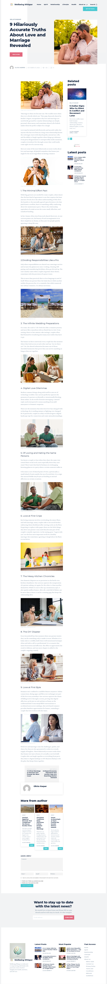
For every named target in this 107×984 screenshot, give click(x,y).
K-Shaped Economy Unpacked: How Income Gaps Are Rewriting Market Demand (50, 774)
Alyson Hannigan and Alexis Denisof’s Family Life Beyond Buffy (74, 957)
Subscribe (69, 917)
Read (31, 845)
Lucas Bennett (79, 183)
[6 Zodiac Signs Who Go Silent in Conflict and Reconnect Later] (77, 94)
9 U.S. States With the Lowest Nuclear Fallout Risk (80, 159)
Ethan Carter (71, 953)
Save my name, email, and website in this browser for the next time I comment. (40, 877)
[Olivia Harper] (12, 68)
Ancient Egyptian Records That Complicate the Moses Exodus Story (27, 821)
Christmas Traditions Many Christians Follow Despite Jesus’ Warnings (40, 823)
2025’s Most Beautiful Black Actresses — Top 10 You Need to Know (74, 949)
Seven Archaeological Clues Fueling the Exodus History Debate (55, 822)
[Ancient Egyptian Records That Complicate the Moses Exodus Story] (27, 809)
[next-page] (71, 139)
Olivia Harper (20, 67)
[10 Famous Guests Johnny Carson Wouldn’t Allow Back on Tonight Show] (70, 177)
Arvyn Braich (78, 173)
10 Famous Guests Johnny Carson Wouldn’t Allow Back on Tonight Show (80, 178)
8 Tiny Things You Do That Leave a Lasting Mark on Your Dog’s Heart (73, 966)
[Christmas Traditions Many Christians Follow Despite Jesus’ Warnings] (42, 809)
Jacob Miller (78, 163)
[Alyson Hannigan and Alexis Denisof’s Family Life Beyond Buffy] (62, 957)
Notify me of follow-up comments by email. (32, 881)
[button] (93, 4)
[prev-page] (69, 139)
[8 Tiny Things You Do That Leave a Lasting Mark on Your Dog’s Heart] (62, 965)
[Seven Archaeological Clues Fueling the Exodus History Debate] (56, 809)
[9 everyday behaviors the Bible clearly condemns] (70, 168)
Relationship (15, 19)
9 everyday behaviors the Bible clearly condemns (78, 169)
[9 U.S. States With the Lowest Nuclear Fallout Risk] (70, 158)
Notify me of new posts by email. (30, 882)
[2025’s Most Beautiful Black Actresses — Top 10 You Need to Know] (62, 949)
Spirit (24, 815)
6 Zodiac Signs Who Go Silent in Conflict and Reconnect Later (77, 111)
